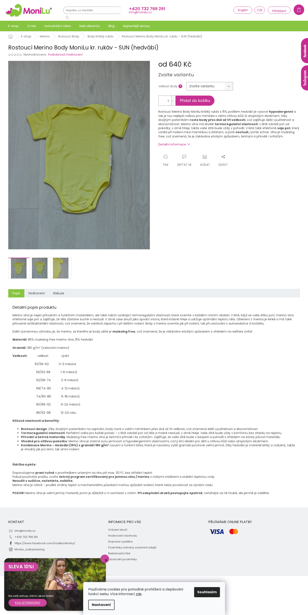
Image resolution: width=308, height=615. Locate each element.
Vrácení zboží (117, 530)
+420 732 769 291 (26, 537)
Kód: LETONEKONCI (27, 603)
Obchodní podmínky (122, 559)
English (243, 10)
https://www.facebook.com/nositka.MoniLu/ (45, 543)
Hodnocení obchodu (122, 536)
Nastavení (101, 604)
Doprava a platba (120, 542)
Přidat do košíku (195, 100)
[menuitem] (13, 26)
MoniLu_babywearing (29, 549)
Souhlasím (207, 592)
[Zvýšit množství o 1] (173, 98)
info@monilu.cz (25, 531)
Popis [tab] (16, 293)
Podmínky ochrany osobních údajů (132, 547)
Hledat (68, 17)
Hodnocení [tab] (37, 293)
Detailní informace (172, 144)
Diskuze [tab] (58, 293)
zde (139, 594)
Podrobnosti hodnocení (65, 55)
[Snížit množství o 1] (173, 103)
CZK (259, 10)
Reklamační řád (119, 553)
